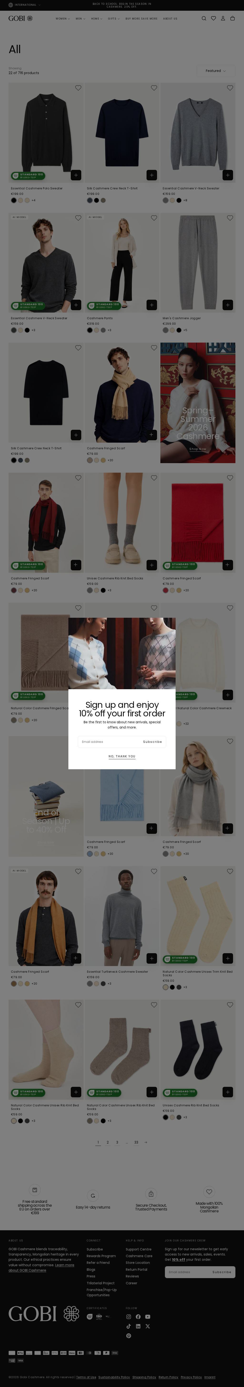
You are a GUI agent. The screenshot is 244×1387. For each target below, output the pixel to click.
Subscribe (152, 742)
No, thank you (122, 756)
